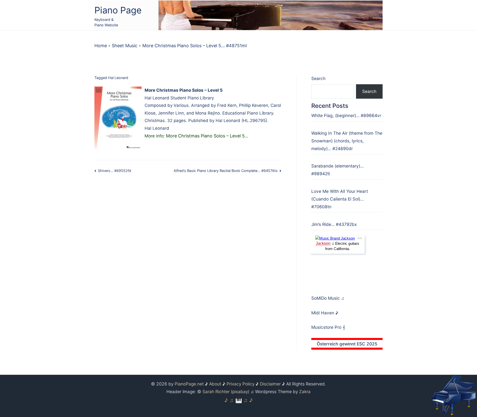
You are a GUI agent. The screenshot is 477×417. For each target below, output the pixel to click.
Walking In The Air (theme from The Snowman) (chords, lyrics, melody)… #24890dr (346, 140)
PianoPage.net (189, 383)
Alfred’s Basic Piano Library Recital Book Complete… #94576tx (226, 170)
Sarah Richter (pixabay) (225, 391)
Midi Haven (323, 312)
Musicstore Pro (326, 327)
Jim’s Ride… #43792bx (334, 224)
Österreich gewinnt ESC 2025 (347, 343)
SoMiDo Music (326, 298)
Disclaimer (270, 383)
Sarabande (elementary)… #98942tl (337, 169)
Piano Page (118, 10)
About (215, 383)
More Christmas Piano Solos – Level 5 (205, 135)
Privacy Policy (240, 383)
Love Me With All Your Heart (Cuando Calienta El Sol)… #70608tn (339, 199)
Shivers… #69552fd (114, 170)
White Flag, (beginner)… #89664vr (346, 115)
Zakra (305, 391)
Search (318, 78)
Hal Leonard (118, 78)
